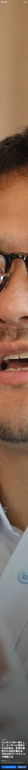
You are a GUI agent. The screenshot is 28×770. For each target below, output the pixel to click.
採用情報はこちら (22, 767)
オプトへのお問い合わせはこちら (9, 767)
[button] (4, 762)
